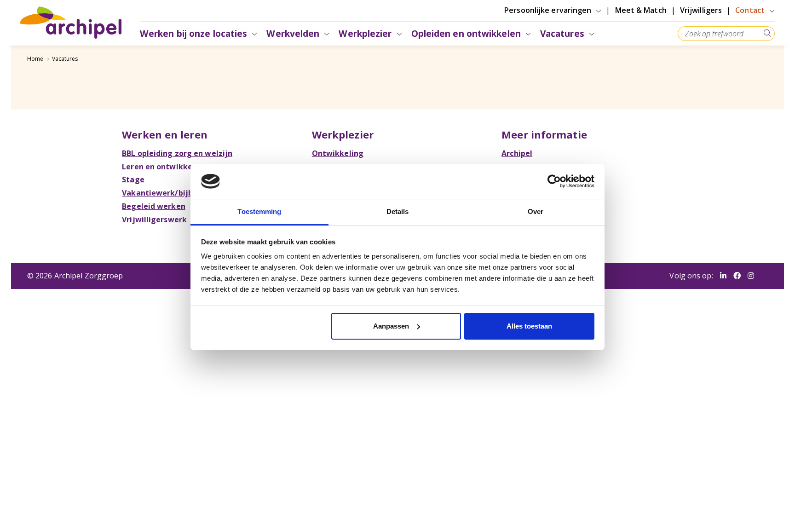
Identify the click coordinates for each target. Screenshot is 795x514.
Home (35, 59)
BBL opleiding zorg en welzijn (177, 153)
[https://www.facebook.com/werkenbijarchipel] (737, 276)
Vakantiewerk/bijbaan (164, 193)
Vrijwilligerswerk (154, 219)
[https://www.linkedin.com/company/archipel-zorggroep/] (723, 276)
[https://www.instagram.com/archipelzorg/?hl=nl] (751, 276)
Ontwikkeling (337, 153)
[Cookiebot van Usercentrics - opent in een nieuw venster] (554, 181)
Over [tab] (535, 211)
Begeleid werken (153, 206)
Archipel (516, 153)
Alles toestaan (529, 326)
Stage (133, 179)
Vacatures (65, 59)
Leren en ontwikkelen (163, 167)
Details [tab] (397, 211)
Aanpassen (391, 326)
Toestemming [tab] (259, 211)
